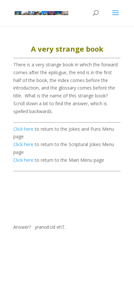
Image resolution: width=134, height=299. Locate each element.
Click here (23, 129)
